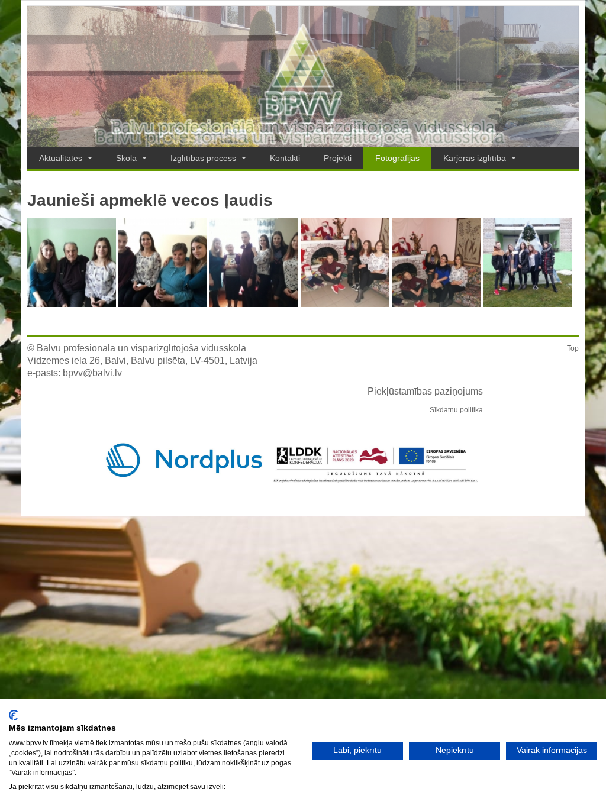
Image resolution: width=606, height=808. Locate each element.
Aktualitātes (62, 158)
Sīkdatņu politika (456, 410)
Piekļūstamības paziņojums (425, 391)
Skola (127, 158)
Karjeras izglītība (475, 158)
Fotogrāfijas (397, 158)
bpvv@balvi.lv (92, 373)
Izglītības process (204, 158)
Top (573, 348)
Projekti (338, 158)
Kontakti (285, 158)
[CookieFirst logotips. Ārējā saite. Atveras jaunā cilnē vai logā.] (13, 715)
